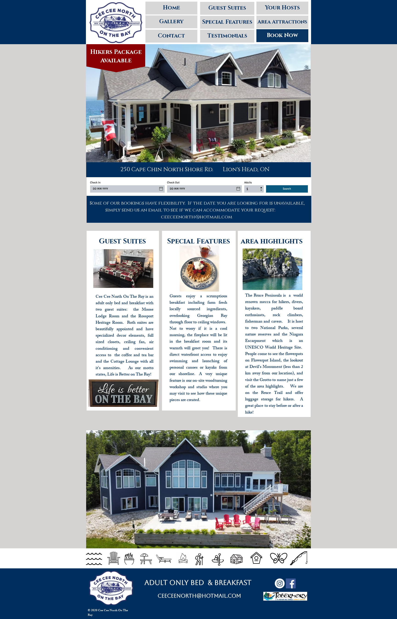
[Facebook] (291, 583)
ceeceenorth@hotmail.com (199, 596)
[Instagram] (280, 583)
